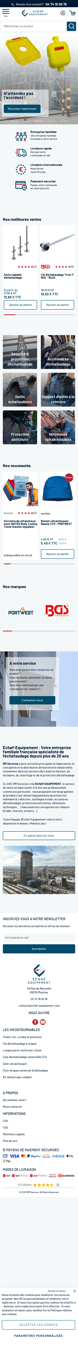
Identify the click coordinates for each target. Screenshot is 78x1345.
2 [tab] (21, 314)
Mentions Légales (14, 1134)
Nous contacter (12, 1106)
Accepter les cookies (39, 1324)
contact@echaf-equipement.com (39, 1005)
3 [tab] (33, 314)
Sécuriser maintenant (22, 108)
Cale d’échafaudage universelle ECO (25, 1057)
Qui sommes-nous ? (15, 1100)
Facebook (35, 1022)
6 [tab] (68, 314)
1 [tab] (10, 314)
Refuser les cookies (57, 1291)
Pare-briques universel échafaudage (25, 1070)
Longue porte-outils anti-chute (22, 1050)
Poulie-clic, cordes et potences (22, 1037)
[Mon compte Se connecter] (63, 13)
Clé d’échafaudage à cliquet (20, 1043)
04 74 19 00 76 (39, 999)
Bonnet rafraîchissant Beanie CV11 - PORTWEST (56, 522)
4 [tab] (45, 314)
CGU (5, 1127)
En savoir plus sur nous (39, 835)
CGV (5, 1121)
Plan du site (10, 1141)
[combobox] (39, 26)
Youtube (43, 1022)
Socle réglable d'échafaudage (13, 276)
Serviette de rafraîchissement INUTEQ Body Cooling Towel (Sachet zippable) (20, 524)
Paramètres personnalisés (38, 1335)
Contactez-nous (32, 700)
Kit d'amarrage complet (17, 1077)
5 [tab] (56, 314)
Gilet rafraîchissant (15, 1064)
